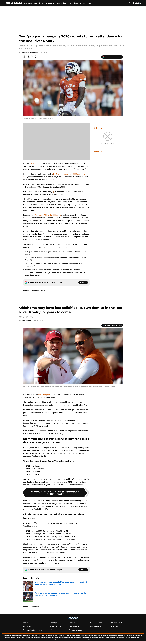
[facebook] (133, 3)
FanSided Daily (116, 623)
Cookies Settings (75, 630)
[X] (129, 3)
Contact (72, 623)
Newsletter (74, 3)
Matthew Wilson (29, 52)
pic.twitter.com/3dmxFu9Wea (77, 184)
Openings (53, 623)
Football (37, 3)
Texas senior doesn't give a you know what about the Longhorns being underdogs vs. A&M (55, 274)
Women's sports (48, 3)
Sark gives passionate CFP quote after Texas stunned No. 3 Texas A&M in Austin (55, 253)
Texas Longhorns (45, 394)
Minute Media (12, 635)
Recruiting (28, 3)
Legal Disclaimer (116, 626)
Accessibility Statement (32, 630)
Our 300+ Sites (96, 623)
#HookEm (61, 184)
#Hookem (59, 192)
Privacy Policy (55, 626)
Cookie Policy (95, 626)
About (82, 3)
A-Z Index (53, 630)
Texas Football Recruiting (39, 290)
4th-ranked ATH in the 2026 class (48, 215)
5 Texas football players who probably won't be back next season (52, 269)
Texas (32, 163)
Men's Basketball (62, 3)
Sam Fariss (26, 321)
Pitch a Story (28, 626)
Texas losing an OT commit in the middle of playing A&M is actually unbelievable (53, 264)
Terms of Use (74, 626)
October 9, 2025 (59, 187)
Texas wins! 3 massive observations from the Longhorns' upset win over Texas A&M (55, 259)
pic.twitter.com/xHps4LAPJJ (74, 192)
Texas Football (35, 606)
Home (25, 290)
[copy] (35, 56)
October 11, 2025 (57, 194)
